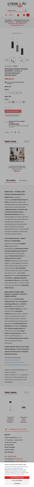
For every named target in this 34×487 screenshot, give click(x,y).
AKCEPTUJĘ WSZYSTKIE (17, 477)
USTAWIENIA (17, 483)
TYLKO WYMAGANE (17, 480)
